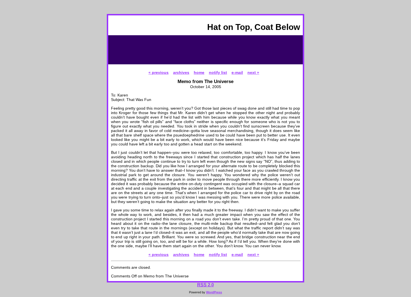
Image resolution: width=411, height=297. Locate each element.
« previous (158, 72)
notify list (218, 72)
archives (181, 72)
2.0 (205, 284)
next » (253, 72)
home (199, 72)
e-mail (237, 72)
